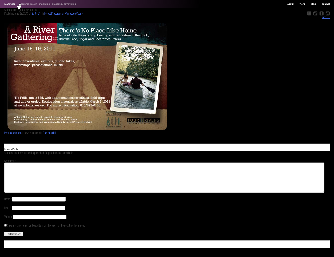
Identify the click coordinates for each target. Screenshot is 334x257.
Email (7, 208)
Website (8, 217)
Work (302, 4)
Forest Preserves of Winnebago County (63, 13)
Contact (326, 4)
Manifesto (9, 4)
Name (8, 199)
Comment (10, 161)
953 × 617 (37, 13)
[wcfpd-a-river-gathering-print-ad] (87, 129)
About (290, 4)
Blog (313, 4)
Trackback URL (49, 133)
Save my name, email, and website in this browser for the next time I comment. (46, 225)
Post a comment (12, 133)
